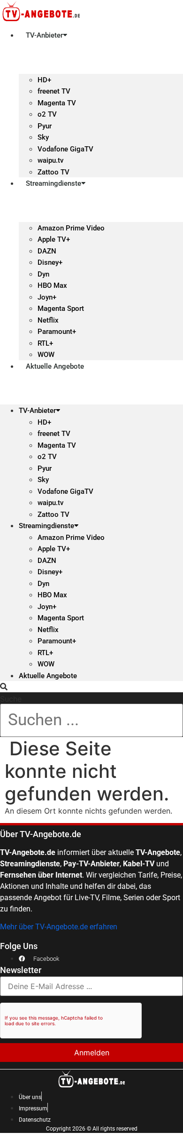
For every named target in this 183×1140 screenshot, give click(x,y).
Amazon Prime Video (71, 228)
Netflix (48, 320)
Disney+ (50, 262)
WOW (46, 354)
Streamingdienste (53, 183)
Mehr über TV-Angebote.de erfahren (58, 926)
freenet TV (54, 91)
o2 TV (47, 114)
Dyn (43, 274)
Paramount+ (57, 331)
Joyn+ (47, 297)
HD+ (44, 80)
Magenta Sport (61, 308)
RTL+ (45, 343)
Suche (11, 699)
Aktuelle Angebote (55, 366)
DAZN (47, 251)
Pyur (45, 126)
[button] (91, 686)
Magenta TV (57, 103)
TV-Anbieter (44, 35)
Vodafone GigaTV (65, 149)
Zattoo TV (53, 172)
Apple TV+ (54, 239)
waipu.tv (50, 160)
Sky (43, 137)
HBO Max (52, 285)
